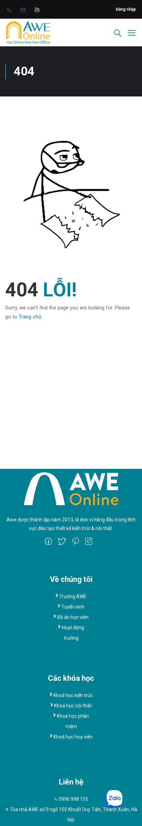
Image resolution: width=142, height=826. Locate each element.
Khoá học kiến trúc (73, 695)
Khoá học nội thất (73, 705)
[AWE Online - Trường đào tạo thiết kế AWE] (28, 32)
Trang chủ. (30, 317)
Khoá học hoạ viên (73, 737)
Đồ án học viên (73, 617)
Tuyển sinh (72, 607)
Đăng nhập (126, 9)
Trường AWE (73, 596)
